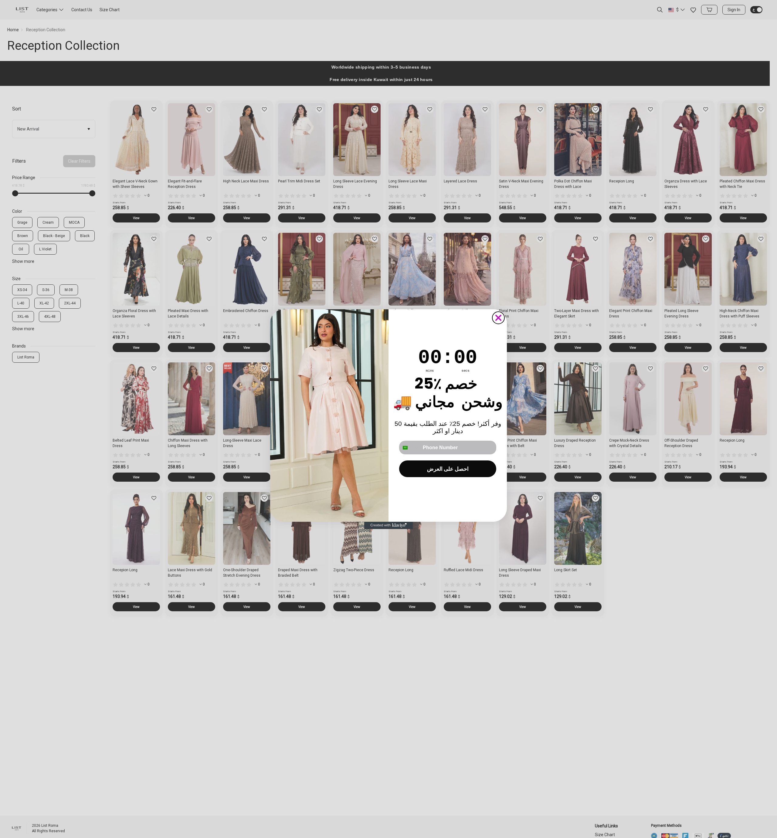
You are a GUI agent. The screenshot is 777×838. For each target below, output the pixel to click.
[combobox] (409, 447)
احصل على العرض (448, 469)
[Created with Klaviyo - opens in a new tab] (388, 525)
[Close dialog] (498, 318)
